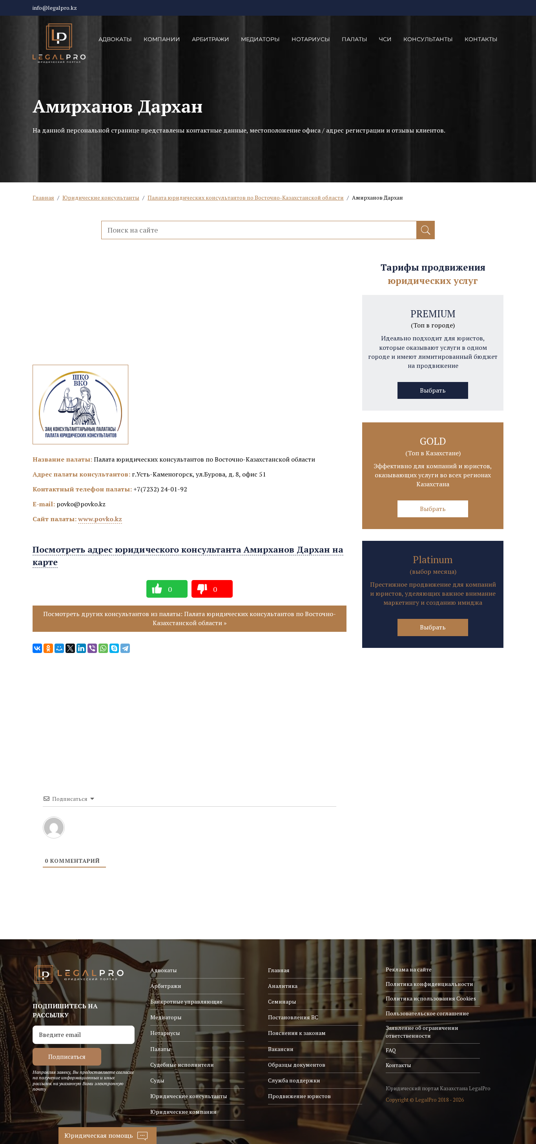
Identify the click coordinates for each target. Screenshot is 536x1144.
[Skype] (114, 648)
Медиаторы (260, 39)
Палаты (354, 39)
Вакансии (281, 1049)
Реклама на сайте (409, 969)
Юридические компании (183, 1111)
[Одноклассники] (48, 648)
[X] (70, 648)
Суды (157, 1080)
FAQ (391, 1050)
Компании (162, 39)
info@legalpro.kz (55, 7)
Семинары (282, 1001)
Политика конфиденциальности (429, 984)
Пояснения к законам (297, 1033)
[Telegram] (125, 648)
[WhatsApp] (103, 648)
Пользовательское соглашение (427, 1013)
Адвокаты (115, 39)
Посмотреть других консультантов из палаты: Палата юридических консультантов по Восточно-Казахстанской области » (189, 618)
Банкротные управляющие (186, 1001)
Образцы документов (296, 1064)
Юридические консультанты (100, 197)
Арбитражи (210, 39)
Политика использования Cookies (431, 998)
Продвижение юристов (299, 1096)
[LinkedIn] (81, 648)
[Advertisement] (189, 310)
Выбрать (433, 390)
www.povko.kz (100, 519)
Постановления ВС (293, 1017)
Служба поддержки (294, 1080)
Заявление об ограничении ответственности (422, 1031)
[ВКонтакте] (37, 648)
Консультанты (428, 39)
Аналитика (282, 985)
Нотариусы (311, 39)
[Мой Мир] (59, 648)
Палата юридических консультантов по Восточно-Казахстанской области (246, 197)
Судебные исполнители (182, 1064)
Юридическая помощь (98, 1135)
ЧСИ (385, 39)
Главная (43, 197)
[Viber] (92, 648)
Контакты (481, 39)
